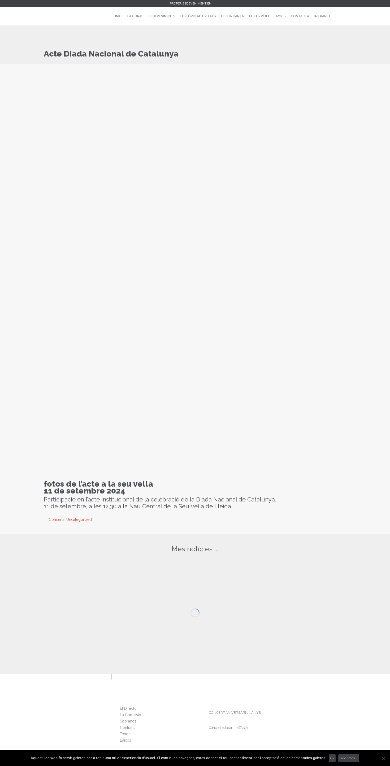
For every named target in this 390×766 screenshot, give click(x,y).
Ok (332, 758)
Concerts (56, 519)
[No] (383, 758)
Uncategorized (79, 519)
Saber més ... (348, 758)
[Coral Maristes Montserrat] (57, 16)
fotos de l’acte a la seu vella (98, 483)
